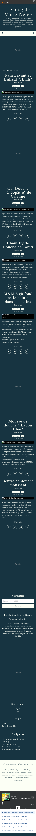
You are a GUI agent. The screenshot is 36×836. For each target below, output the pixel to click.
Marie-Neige (19, 634)
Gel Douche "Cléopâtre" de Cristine (18, 192)
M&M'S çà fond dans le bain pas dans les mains (18, 298)
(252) (13, 739)
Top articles (23, 772)
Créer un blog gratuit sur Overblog (10, 772)
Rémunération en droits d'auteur (25, 775)
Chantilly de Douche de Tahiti (18, 245)
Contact (30, 772)
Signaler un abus (6, 775)
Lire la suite (18, 114)
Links (4, 723)
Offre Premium (8, 777)
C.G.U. (14, 775)
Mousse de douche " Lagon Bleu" (18, 425)
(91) (5, 742)
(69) (11, 747)
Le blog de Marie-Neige (18, 12)
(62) (11, 749)
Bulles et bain (18, 82)
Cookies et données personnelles (22, 777)
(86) (9, 744)
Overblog (30, 764)
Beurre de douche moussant (18, 483)
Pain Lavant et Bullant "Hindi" (18, 77)
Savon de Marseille (9, 726)
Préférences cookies (17, 780)
